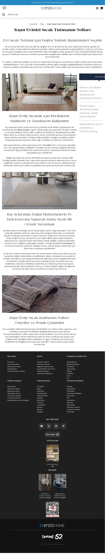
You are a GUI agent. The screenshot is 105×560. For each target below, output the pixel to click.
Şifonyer (39, 409)
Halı (68, 398)
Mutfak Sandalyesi (73, 364)
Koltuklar (70, 387)
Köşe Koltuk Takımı (13, 391)
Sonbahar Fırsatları (73, 407)
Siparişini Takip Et (43, 362)
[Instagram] (56, 426)
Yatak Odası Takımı (13, 389)
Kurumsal (10, 362)
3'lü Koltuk (40, 387)
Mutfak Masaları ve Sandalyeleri (18, 400)
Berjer (39, 389)
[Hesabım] (97, 8)
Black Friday (71, 405)
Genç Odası (70, 396)
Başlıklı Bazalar (42, 393)
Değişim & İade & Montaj (45, 367)
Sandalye (70, 374)
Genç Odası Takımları (14, 396)
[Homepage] (52, 8)
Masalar (40, 407)
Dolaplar (40, 398)
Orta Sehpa (70, 367)
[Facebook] (41, 426)
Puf (68, 378)
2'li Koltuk (40, 403)
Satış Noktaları (12, 369)
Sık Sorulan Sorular (43, 364)
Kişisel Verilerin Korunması (46, 369)
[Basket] (101, 8)
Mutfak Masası (72, 362)
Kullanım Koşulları (43, 371)
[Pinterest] (63, 426)
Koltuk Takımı (11, 387)
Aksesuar (70, 403)
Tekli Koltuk (40, 391)
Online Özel (70, 412)
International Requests (44, 374)
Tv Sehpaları (41, 405)
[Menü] (4, 8)
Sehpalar (40, 412)
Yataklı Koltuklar (42, 396)
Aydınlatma (71, 400)
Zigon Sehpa (71, 369)
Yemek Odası (71, 389)
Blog (42, 24)
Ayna (68, 376)
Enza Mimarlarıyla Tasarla (16, 371)
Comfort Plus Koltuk (73, 409)
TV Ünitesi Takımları (13, 398)
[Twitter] (49, 426)
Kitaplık (69, 371)
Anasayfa (33, 24)
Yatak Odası (71, 391)
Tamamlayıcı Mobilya (74, 393)
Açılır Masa (40, 400)
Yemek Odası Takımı (14, 393)
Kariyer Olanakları (13, 364)
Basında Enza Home (14, 367)
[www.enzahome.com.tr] (52, 526)
